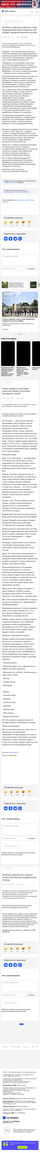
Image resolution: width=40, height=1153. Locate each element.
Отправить (31, 269)
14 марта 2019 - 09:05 (8, 398)
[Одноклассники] (10, 239)
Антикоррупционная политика (13, 1140)
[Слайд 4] (22, 334)
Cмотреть (22, 1147)
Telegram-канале (10, 182)
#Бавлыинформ (10, 846)
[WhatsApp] (20, 239)
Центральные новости (13, 21)
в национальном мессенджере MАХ (16, 191)
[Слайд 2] (17, 334)
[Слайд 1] (15, 334)
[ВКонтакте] (6, 239)
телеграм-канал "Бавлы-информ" (18, 201)
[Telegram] (15, 239)
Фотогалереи (15, 1047)
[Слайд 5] (24, 334)
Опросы (26, 1047)
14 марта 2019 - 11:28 (7, 37)
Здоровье (8, 382)
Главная (5, 1047)
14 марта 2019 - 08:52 (8, 884)
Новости (7, 869)
